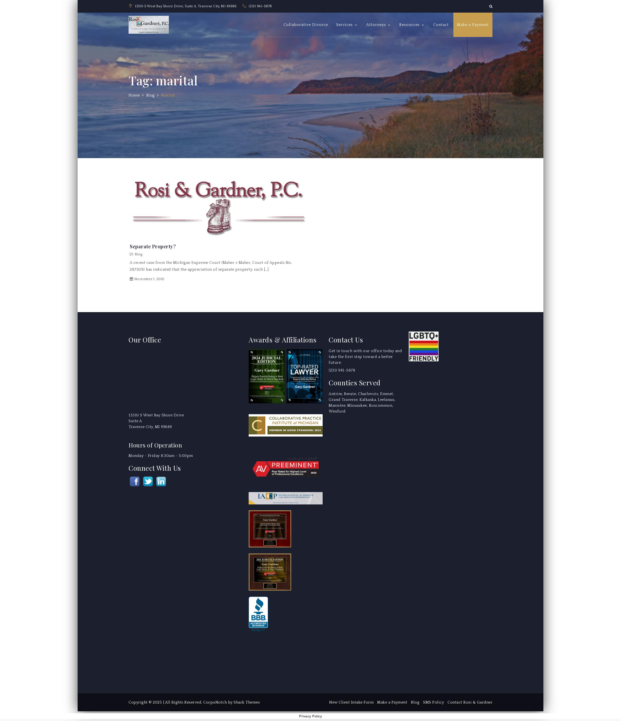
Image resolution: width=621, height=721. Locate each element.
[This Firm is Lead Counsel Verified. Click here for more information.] (267, 655)
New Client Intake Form (351, 702)
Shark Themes (247, 702)
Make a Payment (473, 25)
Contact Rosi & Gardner (470, 702)
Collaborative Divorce (306, 25)
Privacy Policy (310, 716)
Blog (138, 254)
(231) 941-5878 (260, 6)
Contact (441, 25)
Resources (409, 25)
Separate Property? (153, 246)
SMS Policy (433, 702)
